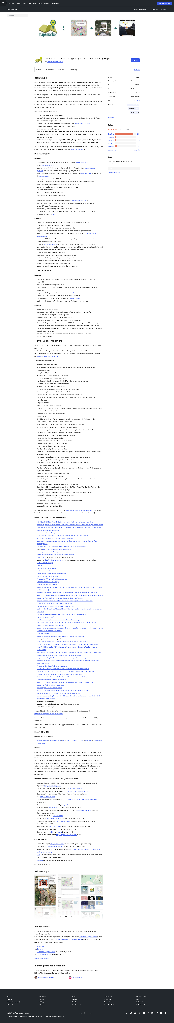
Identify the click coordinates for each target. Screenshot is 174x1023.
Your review (112, 150)
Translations (98, 740)
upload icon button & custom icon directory (51, 574)
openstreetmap (134, 112)
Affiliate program (42, 740)
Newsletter (42, 743)
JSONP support (75, 298)
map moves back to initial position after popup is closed (55, 606)
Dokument (40, 949)
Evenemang (107, 999)
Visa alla (137, 150)
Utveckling (73, 70)
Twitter (81, 740)
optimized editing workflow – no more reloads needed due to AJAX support (62, 641)
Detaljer (38, 70)
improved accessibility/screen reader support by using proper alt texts (60, 636)
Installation (61, 70)
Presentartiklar (109, 1005)
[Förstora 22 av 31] (100, 898)
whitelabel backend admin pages (48, 582)
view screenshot (85, 173)
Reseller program (55, 740)
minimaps (40, 565)
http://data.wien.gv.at (47, 797)
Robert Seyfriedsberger (55, 62)
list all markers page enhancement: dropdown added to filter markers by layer (63, 690)
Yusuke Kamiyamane (84, 810)
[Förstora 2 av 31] (54, 910)
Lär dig (74, 996)
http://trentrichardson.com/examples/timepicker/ (81, 799)
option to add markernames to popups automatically (54, 603)
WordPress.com (141, 996)
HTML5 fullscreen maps (45, 563)
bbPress (139, 1002)
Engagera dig (108, 996)
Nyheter (9, 999)
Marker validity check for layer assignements (52, 666)
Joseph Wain (53, 807)
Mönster (42, 1005)
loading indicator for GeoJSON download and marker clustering (58, 693)
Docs (68, 740)
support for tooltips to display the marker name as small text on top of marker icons (65, 682)
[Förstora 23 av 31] (100, 913)
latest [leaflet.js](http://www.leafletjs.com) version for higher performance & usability (65, 522)
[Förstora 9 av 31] (77, 899)
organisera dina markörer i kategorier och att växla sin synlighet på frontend (62, 535)
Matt (138, 999)
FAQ (63, 740)
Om (8, 996)
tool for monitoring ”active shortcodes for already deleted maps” (58, 620)
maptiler (54, 214)
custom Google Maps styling (46, 568)
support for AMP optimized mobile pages (51, 685)
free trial (90, 718)
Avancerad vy (112, 117)
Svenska (27, 1013)
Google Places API (67, 805)
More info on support (41, 958)
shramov (40, 860)
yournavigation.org (82, 162)
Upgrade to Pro (42, 954)
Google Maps (135, 104)
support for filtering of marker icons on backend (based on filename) (60, 598)
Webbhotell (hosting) (13, 1002)
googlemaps (131, 108)
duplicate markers (43, 633)
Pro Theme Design (53, 818)
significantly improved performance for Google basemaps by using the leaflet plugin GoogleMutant (70, 525)
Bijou (52, 832)
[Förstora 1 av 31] (54, 877)
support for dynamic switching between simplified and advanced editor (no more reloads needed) (70, 595)
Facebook (88, 740)
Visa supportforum (114, 172)
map (137, 108)
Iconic (60, 832)
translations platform (77, 293)
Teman (42, 999)
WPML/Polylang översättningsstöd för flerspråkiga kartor (56, 538)
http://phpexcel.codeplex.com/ (66, 835)
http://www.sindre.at (57, 844)
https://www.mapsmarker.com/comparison (48, 714)
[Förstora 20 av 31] (100, 877)
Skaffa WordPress (164, 3)
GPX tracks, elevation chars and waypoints (56, 549)
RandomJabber (58, 816)
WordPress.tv (76, 1005)
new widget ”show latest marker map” (49, 688)
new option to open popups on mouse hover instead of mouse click (59, 674)
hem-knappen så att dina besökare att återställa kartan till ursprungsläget (61, 546)
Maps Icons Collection (82, 123)
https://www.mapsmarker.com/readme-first (67, 939)
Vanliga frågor (41, 946)
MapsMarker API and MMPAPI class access (52, 579)
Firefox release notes (63, 821)
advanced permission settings (47, 584)
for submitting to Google (79, 201)
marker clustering (49, 533)
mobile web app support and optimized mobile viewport (55, 554)
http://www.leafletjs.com (52, 786)
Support (137, 70)
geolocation (41, 557)
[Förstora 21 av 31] (100, 888)
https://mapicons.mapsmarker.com (76, 791)
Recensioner (50, 70)
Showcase (43, 996)
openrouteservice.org (47, 165)
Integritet (10, 1005)
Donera (107, 1002)
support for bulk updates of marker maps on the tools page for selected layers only (65, 601)
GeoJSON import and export (54, 560)
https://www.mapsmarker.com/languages (79, 510)
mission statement (77, 149)
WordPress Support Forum (88, 937)
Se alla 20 (137, 100)
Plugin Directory (12, 9)
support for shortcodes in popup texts (50, 625)
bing (129, 104)
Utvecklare (75, 1002)
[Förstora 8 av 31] (77, 877)
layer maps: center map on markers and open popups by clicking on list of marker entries (66, 622)
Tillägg (42, 1002)
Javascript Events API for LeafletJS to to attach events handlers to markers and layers (66, 671)
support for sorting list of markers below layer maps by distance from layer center (64, 658)
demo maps (56, 718)
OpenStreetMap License (75, 788)
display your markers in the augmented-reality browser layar (57, 552)
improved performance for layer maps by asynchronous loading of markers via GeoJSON (67, 593)
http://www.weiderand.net (54, 846)
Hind (38, 855)
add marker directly (50, 244)
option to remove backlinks (46, 571)
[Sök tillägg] (26, 15)
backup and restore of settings (47, 576)
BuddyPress (140, 1005)
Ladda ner (135, 60)
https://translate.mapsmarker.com (48, 356)
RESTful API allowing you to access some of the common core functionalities (63, 669)
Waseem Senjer (77, 977)
